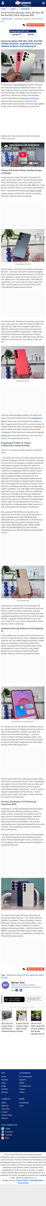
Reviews (4, 1080)
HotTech (4, 1118)
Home (3, 1077)
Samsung (10, 975)
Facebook (9, 1132)
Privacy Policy (6, 1115)
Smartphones (25, 9)
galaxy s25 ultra (23, 975)
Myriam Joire (18, 982)
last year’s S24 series (30, 98)
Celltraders (15, 34)
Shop (21, 1106)
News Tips (5, 1109)
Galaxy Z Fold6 (35, 191)
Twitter (7, 1129)
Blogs (3, 1086)
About (3, 1103)
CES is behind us (20, 85)
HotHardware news (33, 998)
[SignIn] (4, 3)
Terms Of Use (23, 1183)
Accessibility (24, 1103)
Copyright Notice (36, 1180)
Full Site (4, 1089)
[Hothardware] (23, 3)
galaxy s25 (34, 975)
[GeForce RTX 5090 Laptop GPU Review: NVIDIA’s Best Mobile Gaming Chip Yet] (36, 1016)
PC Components (25, 1077)
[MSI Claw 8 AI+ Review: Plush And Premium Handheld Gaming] (7, 1016)
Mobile (13, 9)
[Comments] (24, 25)
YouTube (8, 1135)
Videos (22, 1092)
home (3, 9)
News (3, 1083)
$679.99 (31, 34)
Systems (22, 1080)
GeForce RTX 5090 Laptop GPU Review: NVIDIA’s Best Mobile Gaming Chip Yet (38, 1029)
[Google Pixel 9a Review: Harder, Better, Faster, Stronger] (21, 1016)
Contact (4, 1112)
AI (15, 975)
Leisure (22, 1089)
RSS (7, 1138)
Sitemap (4, 1092)
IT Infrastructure (25, 1086)
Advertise (5, 1106)
